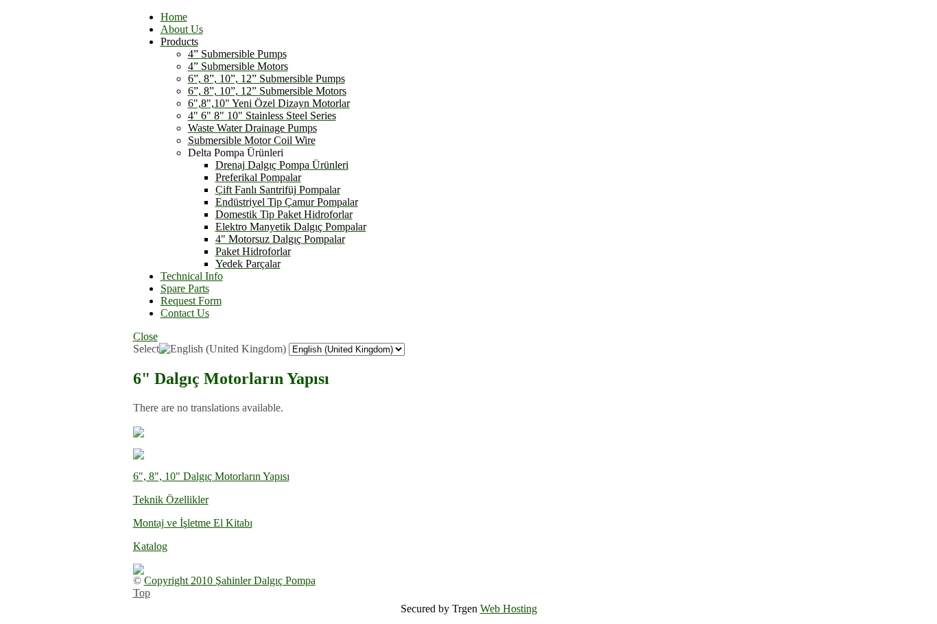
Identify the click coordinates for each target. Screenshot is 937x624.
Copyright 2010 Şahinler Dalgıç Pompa (230, 580)
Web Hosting (508, 608)
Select (146, 349)
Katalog (150, 546)
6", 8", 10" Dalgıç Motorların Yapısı (211, 476)
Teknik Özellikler (171, 499)
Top (141, 593)
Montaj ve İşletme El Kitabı (192, 523)
